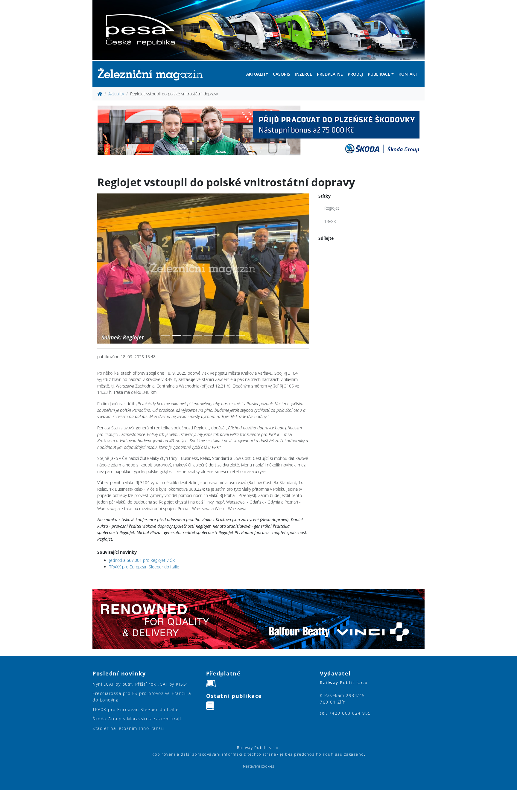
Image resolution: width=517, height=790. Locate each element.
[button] (113, 268)
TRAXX (330, 221)
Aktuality (257, 74)
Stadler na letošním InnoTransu (128, 728)
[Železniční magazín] (153, 74)
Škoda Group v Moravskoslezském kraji (136, 719)
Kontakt (408, 74)
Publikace (379, 74)
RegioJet (331, 208)
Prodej (355, 74)
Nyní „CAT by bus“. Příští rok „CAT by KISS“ (140, 684)
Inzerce (303, 74)
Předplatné (330, 74)
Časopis (281, 74)
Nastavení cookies (258, 766)
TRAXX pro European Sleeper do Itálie (144, 567)
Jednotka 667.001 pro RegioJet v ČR (142, 560)
